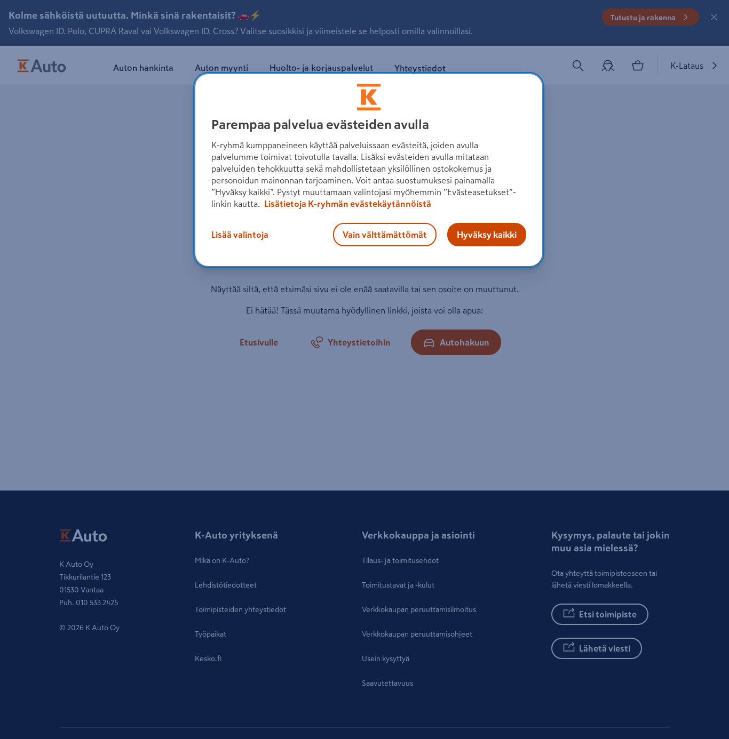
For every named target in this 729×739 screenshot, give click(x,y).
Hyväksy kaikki (487, 234)
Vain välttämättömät (385, 234)
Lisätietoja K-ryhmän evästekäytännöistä (347, 203)
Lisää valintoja (239, 234)
